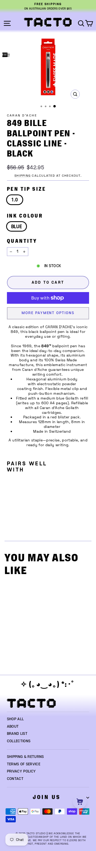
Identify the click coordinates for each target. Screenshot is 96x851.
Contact (15, 779)
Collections (19, 741)
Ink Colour (25, 216)
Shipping (22, 175)
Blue (16, 226)
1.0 (14, 200)
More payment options (48, 313)
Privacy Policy (21, 771)
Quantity (22, 241)
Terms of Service (24, 764)
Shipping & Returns (25, 757)
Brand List (17, 734)
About (13, 726)
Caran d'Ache (22, 115)
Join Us (47, 797)
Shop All (15, 719)
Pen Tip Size (26, 189)
